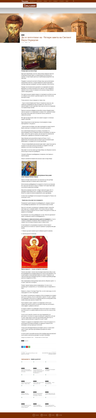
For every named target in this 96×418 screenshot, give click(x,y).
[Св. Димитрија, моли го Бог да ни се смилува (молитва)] (50, 389)
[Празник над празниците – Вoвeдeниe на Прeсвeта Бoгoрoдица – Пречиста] (38, 389)
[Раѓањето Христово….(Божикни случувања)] (26, 389)
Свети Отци (39, 1)
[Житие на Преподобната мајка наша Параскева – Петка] (50, 400)
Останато (61, 1)
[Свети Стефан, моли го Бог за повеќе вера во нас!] (38, 378)
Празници (25, 33)
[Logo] (25, 1)
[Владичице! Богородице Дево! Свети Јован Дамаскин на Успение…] (26, 365)
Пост (50, 1)
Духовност (32, 1)
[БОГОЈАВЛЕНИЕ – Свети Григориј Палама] (50, 378)
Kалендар (55, 1)
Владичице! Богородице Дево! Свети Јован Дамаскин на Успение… (26, 370)
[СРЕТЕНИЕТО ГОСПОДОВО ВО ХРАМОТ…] (50, 365)
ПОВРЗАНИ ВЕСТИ (25, 359)
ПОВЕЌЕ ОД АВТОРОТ (36, 359)
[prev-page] (22, 409)
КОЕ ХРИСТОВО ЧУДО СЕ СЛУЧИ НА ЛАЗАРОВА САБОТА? (49, 354)
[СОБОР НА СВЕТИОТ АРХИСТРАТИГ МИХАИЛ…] (38, 400)
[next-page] (23, 409)
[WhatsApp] (29, 347)
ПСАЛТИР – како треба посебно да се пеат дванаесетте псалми (29, 354)
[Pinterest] (27, 347)
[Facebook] (22, 347)
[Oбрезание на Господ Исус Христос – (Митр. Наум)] (26, 378)
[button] (73, 1)
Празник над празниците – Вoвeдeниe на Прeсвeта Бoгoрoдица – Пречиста (38, 394)
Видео (67, 1)
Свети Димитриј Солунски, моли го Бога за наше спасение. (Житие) (26, 406)
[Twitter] (25, 347)
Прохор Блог (26, 340)
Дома (22, 33)
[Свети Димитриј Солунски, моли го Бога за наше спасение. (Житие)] (26, 400)
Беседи (45, 1)
